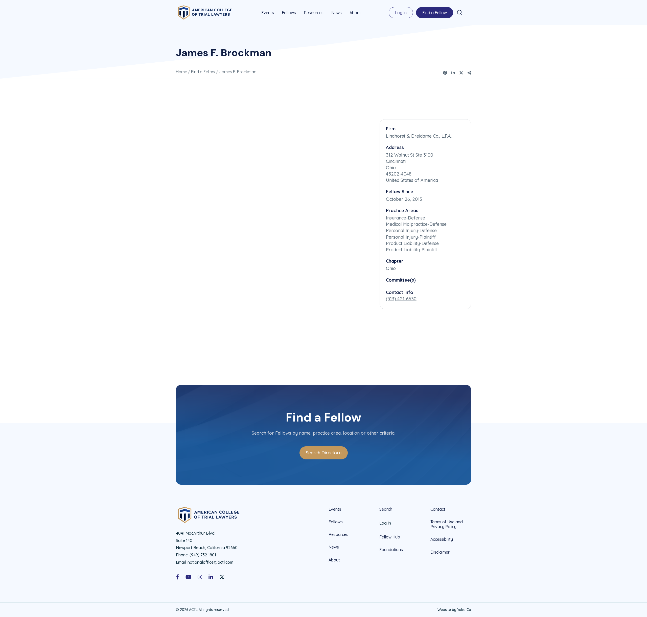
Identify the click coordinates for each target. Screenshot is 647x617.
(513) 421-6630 (401, 299)
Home (181, 71)
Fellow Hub (389, 536)
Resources (314, 12)
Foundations (391, 549)
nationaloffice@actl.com (210, 562)
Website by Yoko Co (454, 609)
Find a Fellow (434, 12)
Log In (401, 12)
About (355, 12)
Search (385, 509)
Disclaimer (440, 552)
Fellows (289, 12)
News (336, 12)
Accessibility (441, 539)
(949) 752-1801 (203, 554)
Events (267, 12)
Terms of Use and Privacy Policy (446, 524)
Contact (437, 509)
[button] (459, 12)
